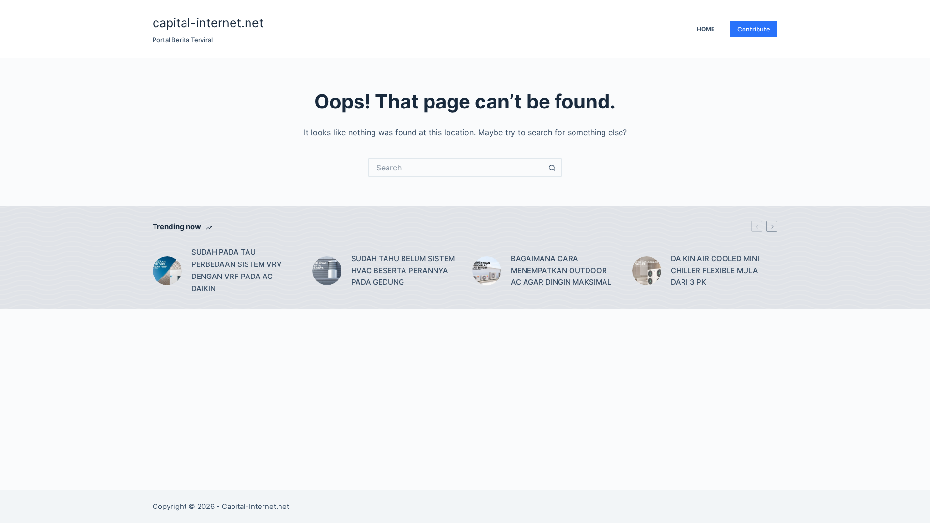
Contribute (753, 29)
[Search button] (552, 167)
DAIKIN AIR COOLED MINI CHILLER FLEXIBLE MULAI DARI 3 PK (715, 270)
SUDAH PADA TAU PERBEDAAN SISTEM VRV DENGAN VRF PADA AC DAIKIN (236, 269)
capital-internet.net (208, 22)
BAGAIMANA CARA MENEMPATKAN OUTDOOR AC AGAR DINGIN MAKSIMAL (561, 270)
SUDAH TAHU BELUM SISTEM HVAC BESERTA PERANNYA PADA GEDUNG (403, 270)
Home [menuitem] (705, 28)
